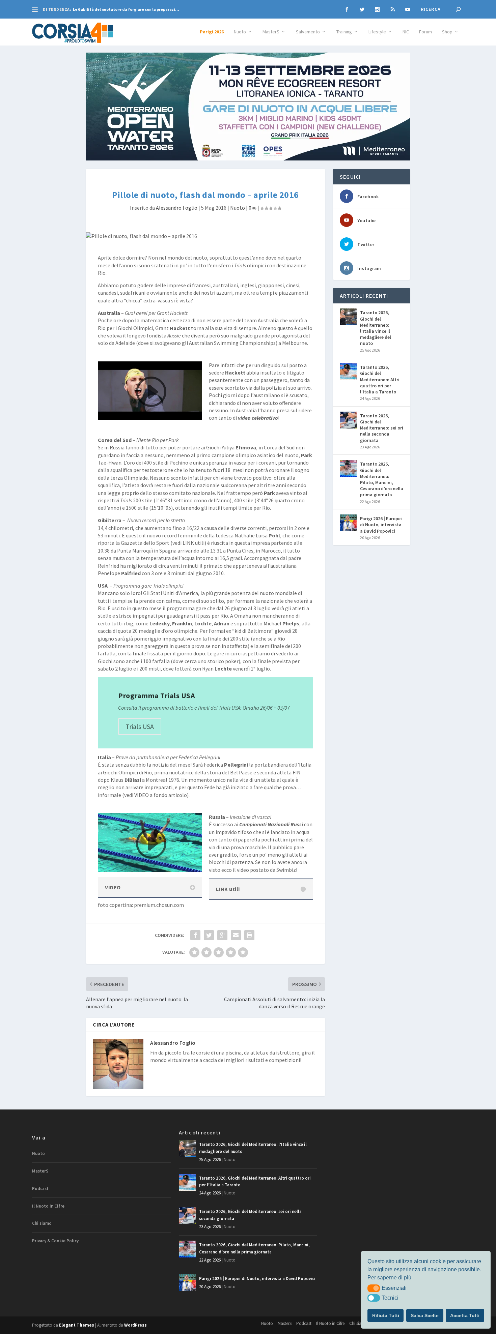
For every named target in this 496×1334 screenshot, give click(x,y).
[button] (373, 1288)
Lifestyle (377, 32)
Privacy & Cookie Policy (55, 1241)
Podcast (40, 1188)
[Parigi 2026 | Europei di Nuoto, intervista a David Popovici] (348, 522)
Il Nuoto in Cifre (48, 1206)
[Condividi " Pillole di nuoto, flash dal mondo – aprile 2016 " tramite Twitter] (209, 935)
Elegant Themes (76, 1325)
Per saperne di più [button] (389, 1277)
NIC (406, 32)
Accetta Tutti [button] (464, 1315)
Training (344, 32)
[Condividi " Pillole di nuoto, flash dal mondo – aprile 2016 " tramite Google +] (222, 935)
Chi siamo (42, 1223)
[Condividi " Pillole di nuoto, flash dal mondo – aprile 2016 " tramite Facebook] (195, 935)
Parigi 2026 (212, 32)
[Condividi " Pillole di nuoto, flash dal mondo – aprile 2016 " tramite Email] (236, 935)
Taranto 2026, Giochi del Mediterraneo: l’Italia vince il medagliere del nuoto (375, 327)
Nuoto (240, 32)
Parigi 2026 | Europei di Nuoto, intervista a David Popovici (381, 524)
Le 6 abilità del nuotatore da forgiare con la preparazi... (126, 9)
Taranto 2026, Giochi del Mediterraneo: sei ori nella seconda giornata (381, 428)
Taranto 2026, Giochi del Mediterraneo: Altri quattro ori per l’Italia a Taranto (379, 379)
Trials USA (140, 726)
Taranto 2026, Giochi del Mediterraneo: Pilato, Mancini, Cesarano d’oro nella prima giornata (381, 479)
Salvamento (308, 32)
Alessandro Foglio (176, 207)
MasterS (271, 32)
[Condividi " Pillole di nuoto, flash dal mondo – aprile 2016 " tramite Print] (249, 935)
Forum (425, 32)
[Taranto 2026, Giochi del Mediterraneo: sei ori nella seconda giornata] (348, 420)
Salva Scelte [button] (425, 1315)
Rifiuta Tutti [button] (385, 1315)
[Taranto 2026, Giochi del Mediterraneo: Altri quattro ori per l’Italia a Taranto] (348, 371)
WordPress (135, 1325)
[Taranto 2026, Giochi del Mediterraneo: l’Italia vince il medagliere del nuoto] (348, 316)
